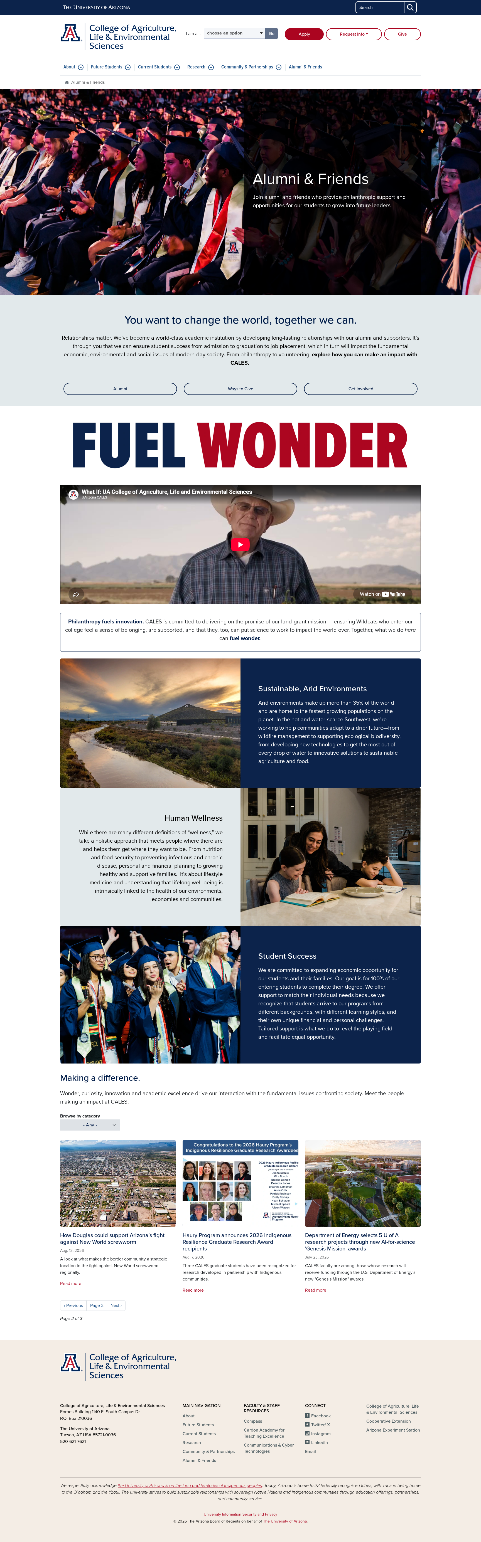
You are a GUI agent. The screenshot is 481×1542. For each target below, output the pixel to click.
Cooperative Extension (388, 1421)
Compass (253, 1421)
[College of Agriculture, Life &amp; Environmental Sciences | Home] (118, 36)
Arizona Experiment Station (393, 1430)
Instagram (321, 1434)
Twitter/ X (320, 1425)
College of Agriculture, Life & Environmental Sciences (392, 1409)
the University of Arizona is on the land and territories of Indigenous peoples (190, 1485)
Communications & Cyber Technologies (269, 1448)
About (69, 67)
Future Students (106, 67)
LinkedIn (319, 1442)
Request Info (352, 34)
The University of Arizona (285, 1521)
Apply (304, 34)
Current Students (154, 67)
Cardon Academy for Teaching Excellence (264, 1433)
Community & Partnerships (247, 67)
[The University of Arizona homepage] (97, 7)
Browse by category (80, 1116)
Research (196, 67)
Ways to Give (240, 389)
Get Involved (361, 389)
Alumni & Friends (305, 67)
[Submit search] (410, 7)
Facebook (321, 1416)
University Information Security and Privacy (240, 1514)
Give (402, 34)
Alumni (120, 389)
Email (310, 1451)
